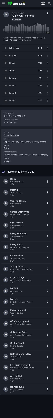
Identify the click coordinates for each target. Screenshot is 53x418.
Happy (7, 142)
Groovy (28, 142)
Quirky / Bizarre (39, 142)
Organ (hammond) (40, 154)
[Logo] (16, 3)
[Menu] (3, 3)
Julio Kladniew (10, 122)
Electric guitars (10, 154)
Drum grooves (24, 154)
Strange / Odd (17, 142)
